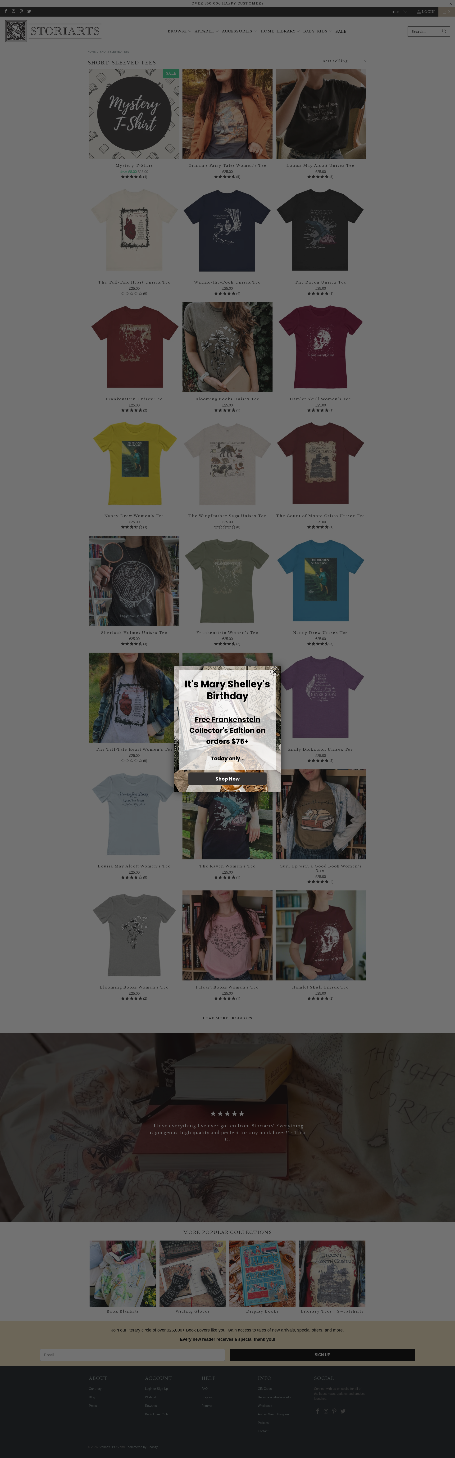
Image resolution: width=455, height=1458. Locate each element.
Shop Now (227, 779)
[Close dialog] (275, 672)
